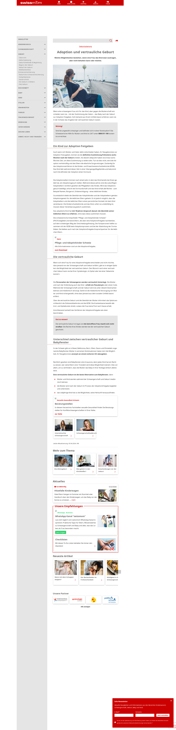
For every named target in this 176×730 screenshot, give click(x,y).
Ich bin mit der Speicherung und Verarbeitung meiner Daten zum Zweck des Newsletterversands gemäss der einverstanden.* (142, 722)
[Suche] (83, 41)
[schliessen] (171, 700)
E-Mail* (117, 712)
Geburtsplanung (85, 46)
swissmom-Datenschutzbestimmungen (133, 723)
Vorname (138, 712)
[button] (59, 2)
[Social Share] (116, 40)
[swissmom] (35, 2)
